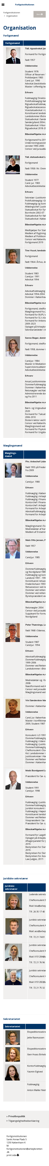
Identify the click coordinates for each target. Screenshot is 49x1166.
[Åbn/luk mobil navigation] (3, 4)
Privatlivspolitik (16, 1116)
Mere (39, 14)
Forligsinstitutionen (11, 12)
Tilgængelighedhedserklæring (23, 1120)
